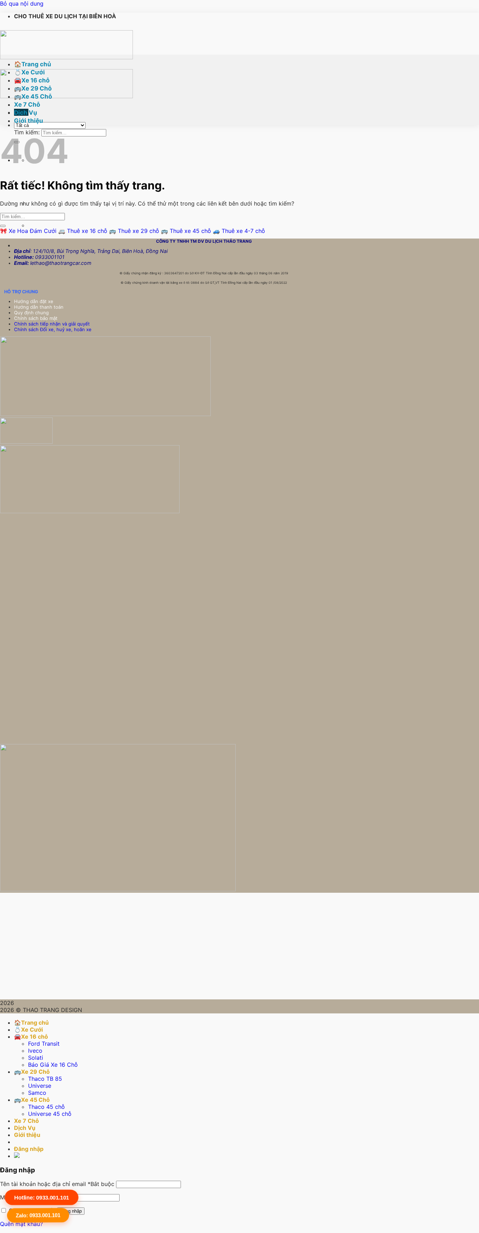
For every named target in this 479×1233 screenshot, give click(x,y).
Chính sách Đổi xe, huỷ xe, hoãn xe (53, 329)
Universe (39, 1085)
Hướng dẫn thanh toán (39, 307)
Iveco (35, 1050)
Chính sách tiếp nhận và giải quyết (52, 324)
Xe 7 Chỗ (27, 104)
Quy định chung (32, 312)
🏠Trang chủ (32, 64)
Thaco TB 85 (45, 1078)
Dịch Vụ (25, 112)
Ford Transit (44, 1043)
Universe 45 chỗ (50, 1113)
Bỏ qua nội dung (21, 3)
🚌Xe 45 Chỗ (33, 96)
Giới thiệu (28, 120)
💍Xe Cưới (29, 72)
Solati (35, 1057)
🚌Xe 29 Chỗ (33, 88)
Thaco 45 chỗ (46, 1106)
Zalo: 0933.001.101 (38, 1215)
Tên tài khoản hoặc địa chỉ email (57, 1183)
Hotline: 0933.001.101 (42, 1197)
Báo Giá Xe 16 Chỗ (53, 1064)
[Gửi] (3, 226)
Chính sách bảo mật (36, 318)
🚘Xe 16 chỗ (31, 80)
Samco (37, 1092)
